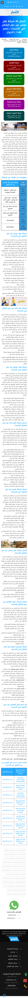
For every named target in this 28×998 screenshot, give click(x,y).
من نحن (12, 952)
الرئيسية (24, 39)
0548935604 (12, 915)
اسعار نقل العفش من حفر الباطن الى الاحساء (14, 886)
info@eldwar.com (16, 2)
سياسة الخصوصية (12, 948)
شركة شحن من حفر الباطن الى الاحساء (16, 874)
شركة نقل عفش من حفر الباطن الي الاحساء (14, 850)
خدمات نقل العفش (14, 39)
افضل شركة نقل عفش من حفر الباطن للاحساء (14, 862)
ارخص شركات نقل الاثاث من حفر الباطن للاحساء (14, 866)
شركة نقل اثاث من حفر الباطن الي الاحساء (15, 854)
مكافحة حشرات (12, 956)
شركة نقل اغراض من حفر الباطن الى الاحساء (14, 858)
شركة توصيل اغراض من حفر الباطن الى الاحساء (14, 878)
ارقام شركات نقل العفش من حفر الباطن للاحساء (13, 870)
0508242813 (11, 918)
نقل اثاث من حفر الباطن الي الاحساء (16, 894)
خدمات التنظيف (13, 959)
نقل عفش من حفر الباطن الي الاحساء (16, 890)
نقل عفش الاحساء (7, 759)
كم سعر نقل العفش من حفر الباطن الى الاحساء (14, 882)
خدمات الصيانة (12, 963)
